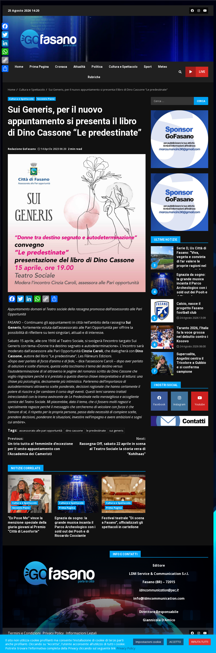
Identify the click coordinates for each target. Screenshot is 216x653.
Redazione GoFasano (22, 149)
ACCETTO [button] (175, 642)
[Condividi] (5, 68)
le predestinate (96, 430)
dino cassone (74, 430)
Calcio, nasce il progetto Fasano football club (161, 285)
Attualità (79, 66)
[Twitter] (5, 34)
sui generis (116, 430)
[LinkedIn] (5, 43)
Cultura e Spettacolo (123, 66)
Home (19, 66)
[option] (180, 260)
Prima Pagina (39, 66)
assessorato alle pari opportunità (40, 430)
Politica (97, 66)
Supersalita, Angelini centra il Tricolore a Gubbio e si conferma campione (161, 337)
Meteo (162, 66)
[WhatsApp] (5, 51)
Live (202, 71)
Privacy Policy (53, 633)
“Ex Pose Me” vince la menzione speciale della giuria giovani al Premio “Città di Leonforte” (29, 494)
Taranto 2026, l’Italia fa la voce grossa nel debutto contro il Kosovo (161, 311)
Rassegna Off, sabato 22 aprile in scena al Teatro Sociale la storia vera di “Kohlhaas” (112, 446)
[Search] (180, 72)
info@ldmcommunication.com (159, 598)
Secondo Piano (45, 98)
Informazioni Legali (81, 633)
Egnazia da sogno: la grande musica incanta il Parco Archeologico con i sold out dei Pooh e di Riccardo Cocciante (76, 494)
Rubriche (94, 77)
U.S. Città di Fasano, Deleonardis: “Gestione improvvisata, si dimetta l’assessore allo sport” (161, 364)
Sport (148, 66)
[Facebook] (5, 26)
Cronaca (61, 66)
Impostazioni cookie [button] (148, 642)
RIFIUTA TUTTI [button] (199, 642)
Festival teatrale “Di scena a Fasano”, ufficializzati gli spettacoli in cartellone (123, 494)
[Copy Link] (5, 60)
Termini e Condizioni (24, 633)
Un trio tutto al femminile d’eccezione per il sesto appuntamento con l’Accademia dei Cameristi (40, 446)
